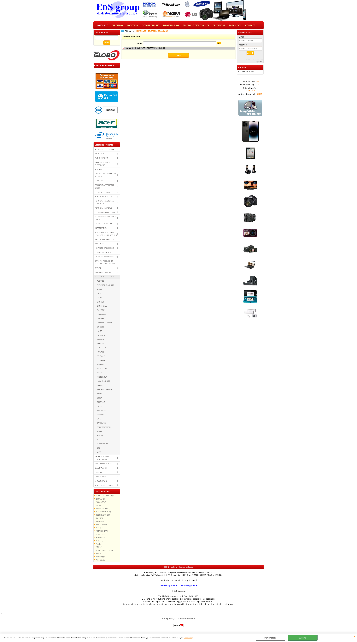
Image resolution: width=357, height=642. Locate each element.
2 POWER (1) (100, 499)
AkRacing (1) (100, 556)
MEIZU (99, 372)
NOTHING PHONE (104, 389)
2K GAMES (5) (101, 502)
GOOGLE (100, 327)
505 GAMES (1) (102, 524)
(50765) (101, 560)
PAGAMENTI (235, 25)
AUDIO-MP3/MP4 (102, 158)
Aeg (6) (98, 544)
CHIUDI (355, 636)
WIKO (99, 431)
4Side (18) (100, 521)
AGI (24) (99, 547)
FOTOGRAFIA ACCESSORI (105, 212)
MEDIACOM (102, 368)
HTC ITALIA (101, 347)
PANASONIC (102, 410)
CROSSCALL (102, 306)
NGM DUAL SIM (103, 381)
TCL (98, 439)
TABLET (98, 268)
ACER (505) (100, 528)
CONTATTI (250, 25)
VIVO (99, 452)
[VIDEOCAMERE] (250, 255)
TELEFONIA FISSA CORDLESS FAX (102, 457)
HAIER (99, 331)
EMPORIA (101, 310)
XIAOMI (100, 435)
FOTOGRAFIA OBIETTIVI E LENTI (105, 218)
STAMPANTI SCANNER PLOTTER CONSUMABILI (105, 262)
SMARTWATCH (101, 468)
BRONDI (100, 302)
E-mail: (242, 36)
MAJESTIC (101, 364)
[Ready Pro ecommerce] (178, 625)
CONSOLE (99, 180)
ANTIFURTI (99, 153)
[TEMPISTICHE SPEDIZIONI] (250, 115)
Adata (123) (100, 534)
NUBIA (99, 393)
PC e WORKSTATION (103, 252)
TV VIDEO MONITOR (103, 463)
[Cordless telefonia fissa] (250, 175)
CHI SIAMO (117, 25)
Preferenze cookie (186, 618)
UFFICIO (98, 472)
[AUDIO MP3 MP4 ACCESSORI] (250, 286)
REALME (100, 414)
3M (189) (99, 518)
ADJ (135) (99, 540)
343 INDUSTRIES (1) (103, 508)
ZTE (98, 448)
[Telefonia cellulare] (250, 143)
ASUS (99, 293)
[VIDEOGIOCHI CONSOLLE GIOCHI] (250, 302)
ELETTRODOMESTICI (103, 196)
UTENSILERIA (100, 476)
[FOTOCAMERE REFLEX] (250, 207)
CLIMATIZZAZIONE (102, 192)
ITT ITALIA (101, 356)
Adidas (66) (100, 537)
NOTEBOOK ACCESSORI (104, 248)
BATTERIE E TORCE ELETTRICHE (102, 163)
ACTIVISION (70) (102, 531)
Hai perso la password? (254, 59)
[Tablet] (250, 159)
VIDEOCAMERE (101, 481)
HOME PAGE (102, 25)
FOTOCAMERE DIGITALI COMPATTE (104, 202)
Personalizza (270, 637)
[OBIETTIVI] (250, 223)
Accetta (302, 637)
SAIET (99, 418)
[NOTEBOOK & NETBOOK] (250, 271)
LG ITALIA (101, 360)
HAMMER (101, 335)
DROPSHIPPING (171, 25)
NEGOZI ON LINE (150, 25)
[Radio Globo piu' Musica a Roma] (106, 60)
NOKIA (99, 385)
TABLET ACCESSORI (103, 272)
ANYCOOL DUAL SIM (105, 285)
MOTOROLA (102, 377)
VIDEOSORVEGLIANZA (104, 485)
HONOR (100, 343)
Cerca (139, 43)
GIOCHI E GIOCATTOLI (104, 223)
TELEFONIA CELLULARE (104, 276)
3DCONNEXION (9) (103, 515)
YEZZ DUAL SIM (103, 443)
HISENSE (100, 339)
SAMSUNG (101, 423)
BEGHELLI (101, 297)
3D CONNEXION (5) (103, 512)
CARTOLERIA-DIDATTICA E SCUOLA (105, 175)
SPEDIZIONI (219, 25)
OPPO (99, 406)
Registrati (259, 61)
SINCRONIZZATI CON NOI (196, 25)
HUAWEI (100, 352)
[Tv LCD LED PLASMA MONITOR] (250, 191)
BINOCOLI (99, 169)
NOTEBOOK (100, 243)
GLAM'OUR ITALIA (104, 322)
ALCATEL (100, 281)
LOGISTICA (132, 25)
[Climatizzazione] (250, 318)
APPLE (99, 289)
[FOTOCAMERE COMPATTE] (250, 239)
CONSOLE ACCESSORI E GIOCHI (104, 186)
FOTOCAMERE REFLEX (104, 208)
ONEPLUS (101, 402)
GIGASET (100, 318)
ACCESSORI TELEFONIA (104, 149)
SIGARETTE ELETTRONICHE (106, 256)
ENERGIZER (101, 314)
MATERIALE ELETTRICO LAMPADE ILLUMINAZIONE (106, 233)
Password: (243, 44)
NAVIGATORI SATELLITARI (105, 239)
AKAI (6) (99, 553)
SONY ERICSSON (104, 427)
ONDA (99, 398)
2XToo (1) (99, 505)
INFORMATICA (101, 228)
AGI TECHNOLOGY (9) (104, 550)
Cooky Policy (188, 638)
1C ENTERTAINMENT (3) (105, 496)
